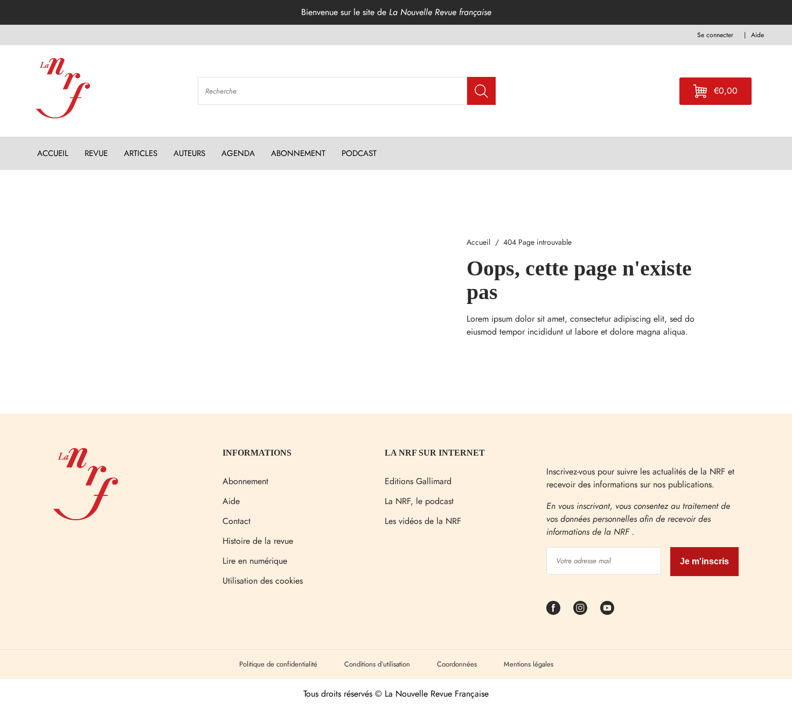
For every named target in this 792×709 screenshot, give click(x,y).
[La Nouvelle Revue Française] (85, 517)
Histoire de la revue (258, 541)
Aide (231, 501)
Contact (237, 521)
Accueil (478, 242)
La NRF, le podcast (419, 501)
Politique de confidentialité (278, 664)
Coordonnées (457, 664)
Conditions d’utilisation (377, 664)
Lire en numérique (255, 561)
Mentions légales (528, 664)
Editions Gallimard (418, 481)
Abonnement (245, 481)
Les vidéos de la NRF (423, 521)
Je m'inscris (704, 561)
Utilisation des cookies (263, 581)
